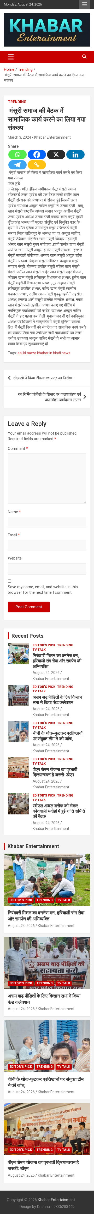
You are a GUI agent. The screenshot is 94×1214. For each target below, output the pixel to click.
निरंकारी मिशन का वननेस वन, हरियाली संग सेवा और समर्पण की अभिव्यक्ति (57, 661)
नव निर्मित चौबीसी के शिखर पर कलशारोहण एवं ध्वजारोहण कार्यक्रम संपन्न (49, 397)
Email (14, 535)
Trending (17, 102)
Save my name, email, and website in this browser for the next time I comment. (43, 590)
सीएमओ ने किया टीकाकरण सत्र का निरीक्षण (43, 378)
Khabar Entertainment (52, 137)
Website (15, 558)
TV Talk (39, 650)
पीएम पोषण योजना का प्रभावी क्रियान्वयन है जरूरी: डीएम (55, 772)
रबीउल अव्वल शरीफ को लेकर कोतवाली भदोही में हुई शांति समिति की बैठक (59, 811)
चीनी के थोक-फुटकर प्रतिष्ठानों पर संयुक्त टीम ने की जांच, (58, 736)
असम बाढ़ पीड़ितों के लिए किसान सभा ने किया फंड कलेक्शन (57, 699)
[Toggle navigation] (11, 57)
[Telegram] (17, 164)
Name (14, 512)
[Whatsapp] (17, 154)
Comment (18, 448)
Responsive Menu (84, 4)
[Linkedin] (75, 154)
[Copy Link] (37, 164)
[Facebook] (37, 154)
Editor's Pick (44, 645)
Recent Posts (27, 636)
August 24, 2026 (46, 673)
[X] (56, 154)
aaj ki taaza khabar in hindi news (43, 353)
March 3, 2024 (19, 137)
